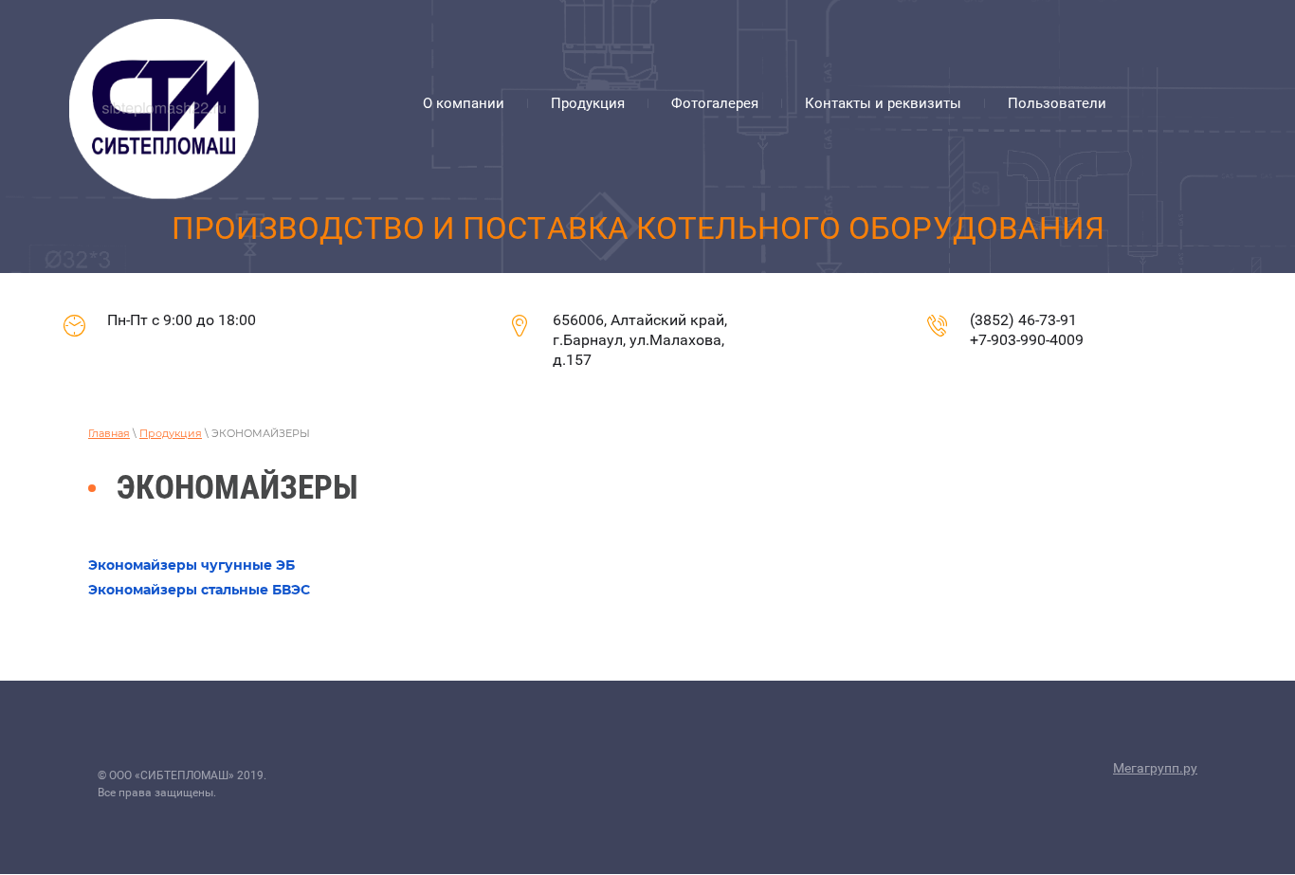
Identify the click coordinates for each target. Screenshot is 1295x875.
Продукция (170, 433)
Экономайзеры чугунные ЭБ (191, 565)
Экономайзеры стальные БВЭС (199, 589)
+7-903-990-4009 (1027, 340)
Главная (109, 433)
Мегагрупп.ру (1155, 767)
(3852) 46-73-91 (1023, 320)
